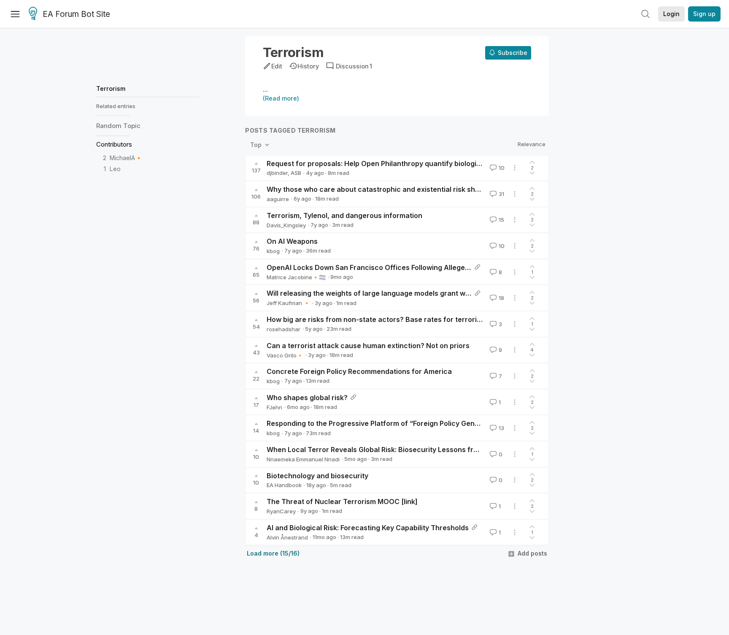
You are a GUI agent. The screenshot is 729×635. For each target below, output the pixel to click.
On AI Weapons (292, 241)
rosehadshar (283, 329)
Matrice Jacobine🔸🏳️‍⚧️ (296, 277)
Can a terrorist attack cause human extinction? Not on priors (368, 345)
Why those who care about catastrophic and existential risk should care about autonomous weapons (435, 189)
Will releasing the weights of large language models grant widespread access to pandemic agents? (432, 293)
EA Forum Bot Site (76, 14)
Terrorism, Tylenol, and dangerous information (344, 215)
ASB (296, 172)
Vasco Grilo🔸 (285, 355)
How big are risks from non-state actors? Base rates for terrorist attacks (388, 319)
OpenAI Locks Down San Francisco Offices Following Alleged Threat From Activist (403, 267)
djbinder (277, 172)
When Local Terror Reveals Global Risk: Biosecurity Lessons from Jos (382, 449)
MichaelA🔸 (126, 157)
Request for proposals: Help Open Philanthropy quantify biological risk (383, 163)
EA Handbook (284, 485)
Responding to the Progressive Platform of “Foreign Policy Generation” (384, 423)
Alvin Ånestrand (287, 537)
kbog (273, 251)
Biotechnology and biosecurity (317, 475)
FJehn (274, 407)
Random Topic (118, 126)
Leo (115, 169)
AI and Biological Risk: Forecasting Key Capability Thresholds (368, 527)
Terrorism (110, 88)
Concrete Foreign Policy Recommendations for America (359, 371)
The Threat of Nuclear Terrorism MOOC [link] (342, 501)
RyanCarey (281, 511)
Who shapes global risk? (307, 397)
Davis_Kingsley (286, 225)
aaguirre (278, 199)
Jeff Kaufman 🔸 (288, 303)
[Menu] (15, 14)
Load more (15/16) (273, 553)
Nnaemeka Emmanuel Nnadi (303, 459)
